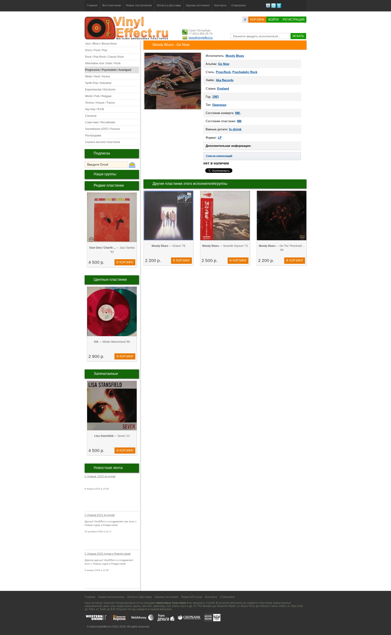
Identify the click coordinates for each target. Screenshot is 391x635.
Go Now (223, 64)
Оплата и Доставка (169, 5)
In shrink (235, 129)
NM (239, 121)
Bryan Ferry (248, 606)
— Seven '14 (112, 436)
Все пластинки (111, 5)
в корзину (125, 262)
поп (168, 606)
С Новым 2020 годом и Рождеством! (108, 553)
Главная (92, 5)
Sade (103, 609)
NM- (238, 113)
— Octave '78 (168, 245)
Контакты (220, 5)
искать (298, 36)
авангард (159, 606)
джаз (106, 606)
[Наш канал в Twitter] (273, 7)
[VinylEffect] (279, 7)
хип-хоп (147, 606)
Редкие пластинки (109, 185)
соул (183, 606)
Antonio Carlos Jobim (273, 606)
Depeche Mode (226, 606)
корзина (257, 19)
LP (220, 137)
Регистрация (293, 19)
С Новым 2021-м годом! (100, 515)
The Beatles (205, 606)
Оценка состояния (198, 5)
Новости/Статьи (191, 597)
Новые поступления (139, 5)
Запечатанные (106, 374)
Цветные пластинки (110, 279)
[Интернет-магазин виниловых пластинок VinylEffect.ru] (127, 38)
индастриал (124, 606)
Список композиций (219, 156)
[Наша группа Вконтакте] (268, 7)
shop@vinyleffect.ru (200, 37)
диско (137, 606)
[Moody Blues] (172, 109)
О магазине (238, 5)
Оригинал (219, 105)
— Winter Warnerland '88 (112, 341)
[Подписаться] (132, 164)
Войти (273, 19)
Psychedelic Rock (244, 72)
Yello (91, 609)
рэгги (175, 606)
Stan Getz (297, 606)
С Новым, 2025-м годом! (100, 476)
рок (113, 606)
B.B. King (116, 609)
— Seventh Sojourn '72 (225, 245)
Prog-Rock (223, 72)
